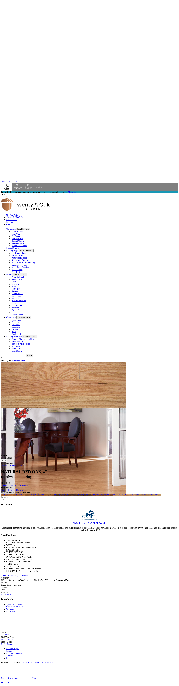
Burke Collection (19, 300)
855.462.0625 (12, 215)
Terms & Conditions (30, 662)
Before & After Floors (21, 344)
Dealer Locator (7, 644)
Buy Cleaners (6, 594)
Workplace (16, 329)
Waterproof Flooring (20, 258)
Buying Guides (18, 241)
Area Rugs (16, 272)
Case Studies (17, 351)
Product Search (12, 248)
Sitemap (9, 658)
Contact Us (5, 635)
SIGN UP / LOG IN (14, 217)
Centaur (15, 303)
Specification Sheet (14, 604)
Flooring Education (14, 336)
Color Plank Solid (8, 465)
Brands (9, 274)
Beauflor (15, 286)
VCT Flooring (17, 269)
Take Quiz (16, 234)
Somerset (15, 291)
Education (16, 324)
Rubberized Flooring (20, 260)
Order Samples (18, 231)
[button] (23, 229)
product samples (18, 360)
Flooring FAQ (17, 348)
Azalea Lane (17, 279)
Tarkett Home (17, 293)
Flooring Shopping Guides (23, 339)
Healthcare (16, 322)
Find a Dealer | (79, 523)
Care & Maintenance (14, 607)
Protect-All (16, 310)
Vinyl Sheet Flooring (20, 267)
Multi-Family (17, 320)
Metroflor (15, 289)
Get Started (11, 229)
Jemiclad (15, 308)
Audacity (15, 284)
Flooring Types (12, 250)
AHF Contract (17, 298)
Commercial (11, 317)
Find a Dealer (17, 238)
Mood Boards (17, 341)
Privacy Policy (48, 662)
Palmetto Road (18, 277)
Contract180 (17, 305)
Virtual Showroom (19, 246)
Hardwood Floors (19, 253)
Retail (14, 331)
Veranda (15, 282)
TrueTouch (16, 296)
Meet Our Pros (18, 243)
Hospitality (16, 327)
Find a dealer (11, 219)
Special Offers (17, 315)
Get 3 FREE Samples (96, 523)
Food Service (17, 334)
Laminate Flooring (19, 265)
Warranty (10, 609)
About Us (72, 192)
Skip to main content (9, 181)
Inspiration (16, 346)
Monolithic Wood (19, 255)
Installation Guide (13, 611)
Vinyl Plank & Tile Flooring (23, 262)
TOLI (14, 312)
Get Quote (16, 236)
